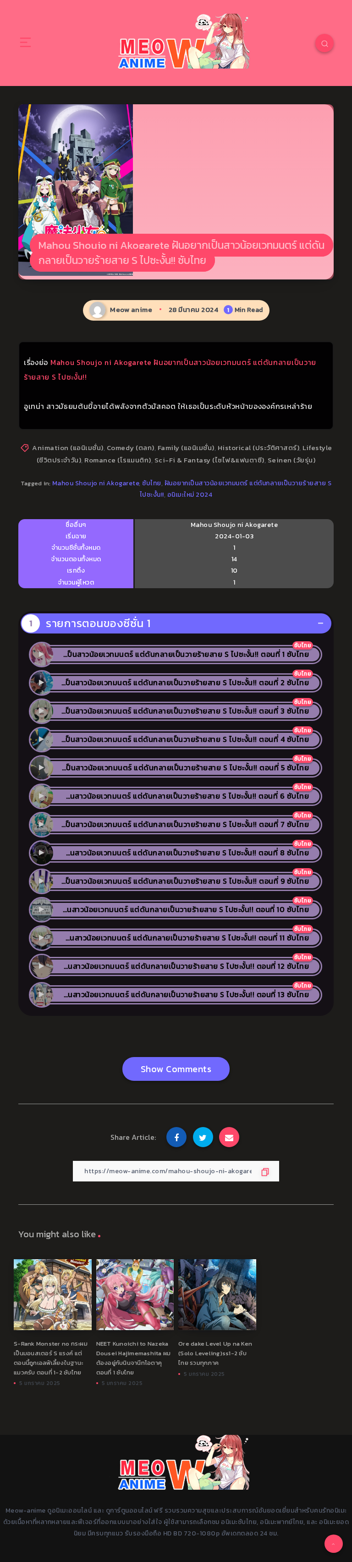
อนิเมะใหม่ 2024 (190, 494)
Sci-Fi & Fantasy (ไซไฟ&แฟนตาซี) (209, 460)
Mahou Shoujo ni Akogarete (95, 483)
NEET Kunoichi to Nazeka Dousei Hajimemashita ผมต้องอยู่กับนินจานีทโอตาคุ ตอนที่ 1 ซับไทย (133, 1357)
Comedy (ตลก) (130, 447)
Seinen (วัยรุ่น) (292, 460)
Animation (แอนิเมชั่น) (68, 447)
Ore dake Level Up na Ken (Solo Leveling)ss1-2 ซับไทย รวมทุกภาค (215, 1353)
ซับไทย (151, 483)
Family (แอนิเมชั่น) (186, 447)
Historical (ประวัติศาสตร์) (259, 447)
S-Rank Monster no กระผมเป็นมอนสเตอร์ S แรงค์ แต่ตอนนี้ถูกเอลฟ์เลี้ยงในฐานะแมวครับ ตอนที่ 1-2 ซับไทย (51, 1357)
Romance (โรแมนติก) (117, 460)
